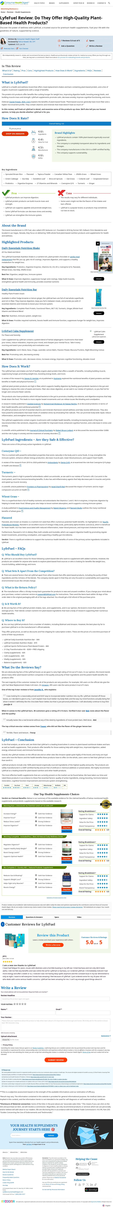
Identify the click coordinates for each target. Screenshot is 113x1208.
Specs (91, 40)
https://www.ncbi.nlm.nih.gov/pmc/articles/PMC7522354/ (97, 1084)
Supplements (64, 3)
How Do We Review (8, 1172)
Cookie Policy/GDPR (8, 1182)
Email (59, 1009)
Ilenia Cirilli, (65, 462)
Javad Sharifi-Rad (58, 486)
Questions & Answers (34, 917)
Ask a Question (67, 46)
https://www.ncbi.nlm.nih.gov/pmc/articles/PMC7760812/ (47, 1074)
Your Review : (6, 1017)
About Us (5, 1152)
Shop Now (66, 828)
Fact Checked (23, 49)
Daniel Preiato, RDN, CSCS (20, 102)
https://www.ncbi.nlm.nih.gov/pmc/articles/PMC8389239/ (62, 1081)
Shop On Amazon (15, 133)
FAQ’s (89, 70)
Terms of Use (87, 1052)
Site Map (5, 1185)
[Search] (109, 3)
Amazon (99, 279)
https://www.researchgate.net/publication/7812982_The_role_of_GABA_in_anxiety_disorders (44, 1079)
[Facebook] (75, 1184)
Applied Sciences (34, 404)
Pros (24, 70)
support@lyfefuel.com (46, 594)
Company (100, 3)
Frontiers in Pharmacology (37, 486)
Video (79, 917)
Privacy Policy (60, 1184)
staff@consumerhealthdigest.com (13, 1192)
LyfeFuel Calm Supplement (18, 331)
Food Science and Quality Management (35, 508)
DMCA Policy (23, 1152)
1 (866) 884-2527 (19, 1194)
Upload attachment (9, 1036)
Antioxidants (53, 462)
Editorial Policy (14, 1152)
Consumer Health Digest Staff (28, 39)
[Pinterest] (83, 1184)
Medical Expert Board (9, 1169)
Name (4, 1009)
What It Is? (7, 70)
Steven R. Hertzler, (31, 378)
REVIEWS (90, 3)
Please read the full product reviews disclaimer (67, 907)
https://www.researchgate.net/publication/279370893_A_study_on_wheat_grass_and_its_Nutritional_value (53, 1086)
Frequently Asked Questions (11, 1177)
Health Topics (39, 3)
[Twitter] (87, 1184)
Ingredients (80, 70)
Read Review (66, 831)
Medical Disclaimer (60, 1177)
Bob (87, 711)
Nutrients (57, 378)
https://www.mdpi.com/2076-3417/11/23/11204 (42, 1077)
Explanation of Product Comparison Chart (56, 897)
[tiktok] (95, 1184)
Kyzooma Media (96, 1202)
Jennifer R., (39, 689)
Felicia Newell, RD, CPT (26, 42)
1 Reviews (70, 40)
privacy (29, 1144)
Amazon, (45, 685)
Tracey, (43, 726)
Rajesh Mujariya (59, 508)
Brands (52, 3)
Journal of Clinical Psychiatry (41, 430)
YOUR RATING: (7, 1004)
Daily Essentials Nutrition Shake (21, 248)
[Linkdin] (91, 1184)
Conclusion (8, 74)
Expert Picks (78, 3)
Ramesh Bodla (76, 508)
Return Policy (6, 1180)
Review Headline (8, 995)
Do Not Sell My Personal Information (53, 1189)
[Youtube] (79, 1184)
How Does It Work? (64, 70)
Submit (51, 1135)
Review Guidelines (38, 1048)
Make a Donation (82, 1174)
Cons (29, 70)
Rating (17, 70)
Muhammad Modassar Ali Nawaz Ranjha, (60, 404)
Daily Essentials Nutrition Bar (19, 289)
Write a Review (95, 46)
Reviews (97, 70)
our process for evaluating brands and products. (74, 57)
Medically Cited (9, 49)
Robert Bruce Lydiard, (64, 430)
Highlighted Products (44, 70)
